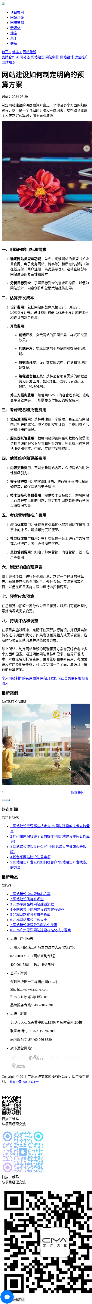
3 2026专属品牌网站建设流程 (32, 904)
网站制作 (52, 57)
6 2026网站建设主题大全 (28, 920)
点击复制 (18, 1299)
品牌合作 (8, 57)
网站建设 (17, 17)
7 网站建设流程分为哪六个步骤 (33, 925)
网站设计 (67, 57)
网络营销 (17, 23)
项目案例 (17, 12)
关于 (13, 38)
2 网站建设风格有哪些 (27, 899)
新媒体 (15, 28)
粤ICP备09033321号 (24, 1082)
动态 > (17, 52)
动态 (13, 33)
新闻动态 (23, 57)
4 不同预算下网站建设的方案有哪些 (37, 909)
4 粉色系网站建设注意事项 (30, 857)
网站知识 (8, 62)
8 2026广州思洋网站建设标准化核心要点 (40, 930)
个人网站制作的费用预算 (20, 678)
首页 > (6, 52)
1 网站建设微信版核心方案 (30, 894)
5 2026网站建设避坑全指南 (30, 914)
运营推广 (81, 57)
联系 (13, 43)
